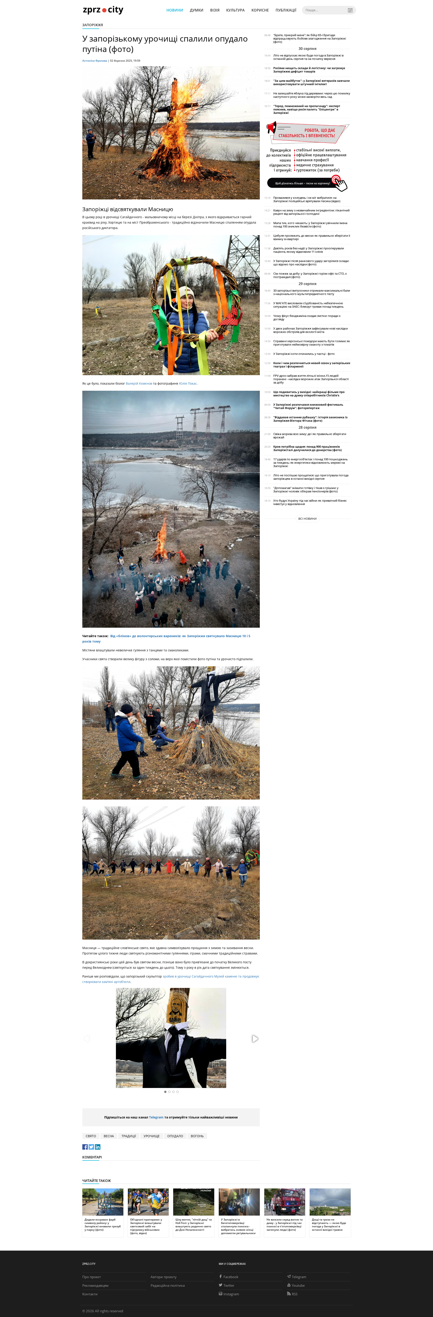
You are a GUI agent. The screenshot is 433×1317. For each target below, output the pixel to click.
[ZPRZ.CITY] (103, 10)
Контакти (90, 1294)
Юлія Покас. (188, 383)
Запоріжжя (92, 25)
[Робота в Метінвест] (307, 156)
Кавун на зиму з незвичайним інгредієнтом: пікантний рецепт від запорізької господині (311, 212)
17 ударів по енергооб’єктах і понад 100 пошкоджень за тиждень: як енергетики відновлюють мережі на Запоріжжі (310, 463)
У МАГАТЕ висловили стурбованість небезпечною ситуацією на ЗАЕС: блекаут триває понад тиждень (308, 305)
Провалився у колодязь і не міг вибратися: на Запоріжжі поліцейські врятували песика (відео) (306, 199)
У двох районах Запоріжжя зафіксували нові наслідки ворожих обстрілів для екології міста (310, 330)
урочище (152, 1136)
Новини (174, 10)
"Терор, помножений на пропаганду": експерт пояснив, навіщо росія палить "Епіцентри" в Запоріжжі (306, 109)
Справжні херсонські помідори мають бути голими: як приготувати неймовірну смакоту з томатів (311, 342)
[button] (254, 1038)
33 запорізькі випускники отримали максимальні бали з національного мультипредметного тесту (311, 292)
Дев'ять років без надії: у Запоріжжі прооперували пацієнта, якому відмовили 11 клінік (308, 250)
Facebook (230, 1277)
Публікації (286, 10)
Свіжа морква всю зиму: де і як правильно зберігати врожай (309, 435)
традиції (129, 1136)
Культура (235, 10)
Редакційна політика (168, 1285)
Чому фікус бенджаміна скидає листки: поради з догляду (306, 317)
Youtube (298, 1285)
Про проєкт (91, 1277)
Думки (196, 10)
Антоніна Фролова (94, 61)
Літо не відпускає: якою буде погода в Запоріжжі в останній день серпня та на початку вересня (308, 57)
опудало (175, 1136)
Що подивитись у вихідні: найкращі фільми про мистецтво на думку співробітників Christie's (309, 393)
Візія (214, 10)
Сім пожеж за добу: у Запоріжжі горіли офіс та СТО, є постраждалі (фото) (310, 275)
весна (109, 1136)
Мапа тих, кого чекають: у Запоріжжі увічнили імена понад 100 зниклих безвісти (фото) (310, 224)
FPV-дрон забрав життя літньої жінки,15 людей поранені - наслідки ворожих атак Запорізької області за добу (311, 379)
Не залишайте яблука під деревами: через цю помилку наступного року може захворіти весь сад (311, 95)
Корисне (260, 10)
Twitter (228, 1285)
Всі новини (307, 519)
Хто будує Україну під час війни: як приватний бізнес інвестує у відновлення (310, 502)
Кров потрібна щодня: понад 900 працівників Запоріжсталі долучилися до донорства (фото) (307, 448)
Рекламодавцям (95, 1285)
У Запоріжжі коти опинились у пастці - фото (304, 354)
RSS (294, 1294)
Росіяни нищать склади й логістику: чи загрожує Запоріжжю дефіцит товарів (309, 69)
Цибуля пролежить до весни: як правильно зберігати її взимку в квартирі (311, 237)
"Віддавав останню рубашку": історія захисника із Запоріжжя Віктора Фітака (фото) (310, 419)
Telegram (156, 1117)
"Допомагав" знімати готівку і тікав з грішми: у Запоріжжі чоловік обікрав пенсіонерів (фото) (306, 489)
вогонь (197, 1136)
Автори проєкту (164, 1277)
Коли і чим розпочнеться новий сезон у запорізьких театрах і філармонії (311, 364)
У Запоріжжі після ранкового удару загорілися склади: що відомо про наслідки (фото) (311, 262)
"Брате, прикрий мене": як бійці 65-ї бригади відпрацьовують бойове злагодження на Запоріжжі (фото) (309, 38)
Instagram (231, 1294)
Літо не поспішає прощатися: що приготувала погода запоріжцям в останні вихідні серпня (310, 477)
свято (91, 1136)
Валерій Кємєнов (139, 383)
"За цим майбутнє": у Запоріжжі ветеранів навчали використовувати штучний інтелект (311, 82)
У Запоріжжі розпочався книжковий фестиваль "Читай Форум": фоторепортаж (308, 406)
